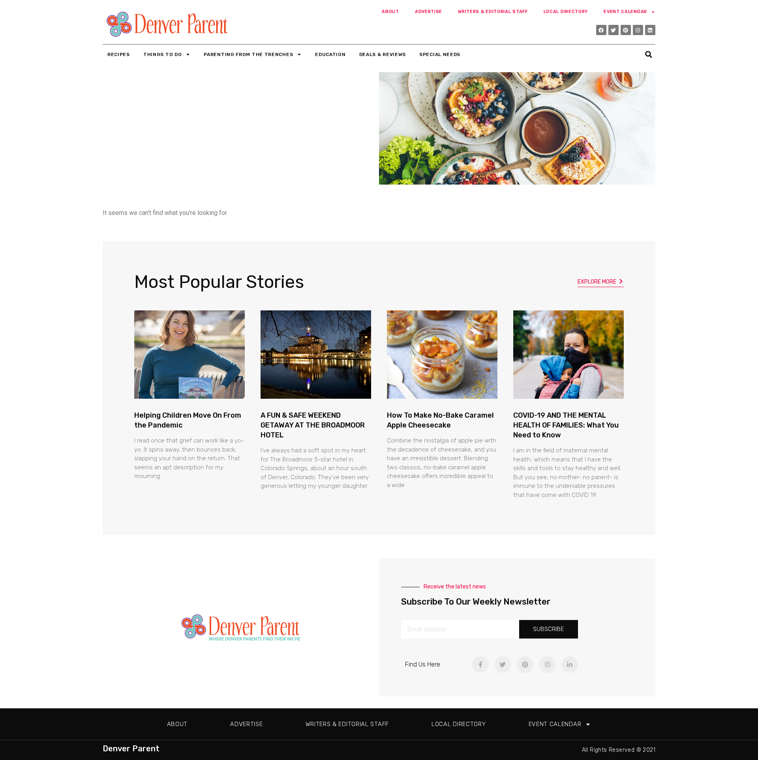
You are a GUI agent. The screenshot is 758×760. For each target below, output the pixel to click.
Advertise (428, 11)
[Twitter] (613, 30)
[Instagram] (638, 30)
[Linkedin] (650, 30)
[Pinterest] (626, 30)
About (390, 11)
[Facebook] (601, 30)
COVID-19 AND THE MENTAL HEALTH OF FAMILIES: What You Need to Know (566, 425)
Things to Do (162, 54)
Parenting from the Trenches (248, 54)
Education (330, 54)
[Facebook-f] (480, 664)
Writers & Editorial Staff (493, 11)
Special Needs (439, 54)
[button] (648, 55)
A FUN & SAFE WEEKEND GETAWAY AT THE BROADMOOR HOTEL (313, 425)
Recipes (118, 54)
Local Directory (566, 11)
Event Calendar (625, 11)
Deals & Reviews (382, 54)
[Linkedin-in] (569, 664)
